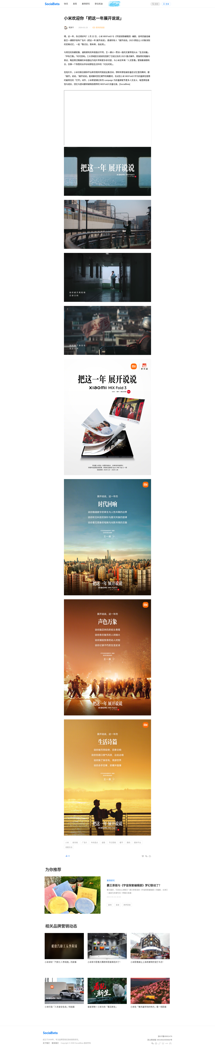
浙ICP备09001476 (165, 1036)
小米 (67, 843)
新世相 (75, 843)
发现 (75, 4)
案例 (110, 905)
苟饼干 (71, 28)
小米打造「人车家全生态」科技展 (60, 1007)
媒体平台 (137, 843)
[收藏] (143, 856)
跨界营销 (127, 905)
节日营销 (112, 843)
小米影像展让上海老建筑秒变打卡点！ (147, 962)
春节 (121, 843)
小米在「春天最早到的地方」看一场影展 (148, 1007)
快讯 (66, 4)
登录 (167, 4)
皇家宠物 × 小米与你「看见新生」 (103, 1007)
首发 (117, 905)
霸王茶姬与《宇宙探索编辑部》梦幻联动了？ (134, 885)
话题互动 (68, 847)
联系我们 (55, 1043)
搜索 (156, 4)
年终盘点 (94, 843)
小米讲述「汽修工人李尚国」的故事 (61, 962)
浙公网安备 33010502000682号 (159, 1040)
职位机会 (99, 4)
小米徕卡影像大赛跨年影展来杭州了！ (104, 962)
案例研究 (86, 4)
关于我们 (46, 1043)
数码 (128, 843)
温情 (103, 843)
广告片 (84, 843)
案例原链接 (100, 28)
